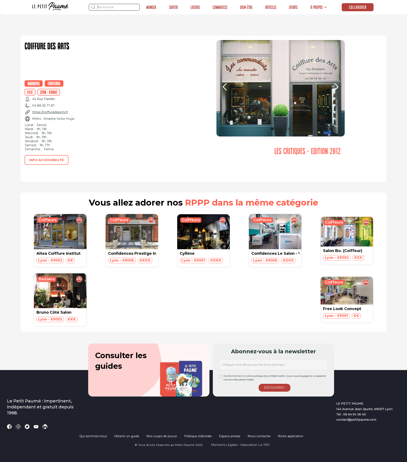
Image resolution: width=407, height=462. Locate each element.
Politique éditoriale (198, 436)
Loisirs (195, 7)
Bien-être (246, 7)
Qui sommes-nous (93, 436)
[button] (318, 7)
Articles (270, 7)
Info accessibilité (46, 160)
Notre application (290, 436)
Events (293, 7)
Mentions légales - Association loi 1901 (240, 445)
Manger (151, 7)
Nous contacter (259, 436)
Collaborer (358, 7)
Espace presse (229, 436)
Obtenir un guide (126, 436)
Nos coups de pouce (161, 436)
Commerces (220, 7)
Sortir (173, 7)
